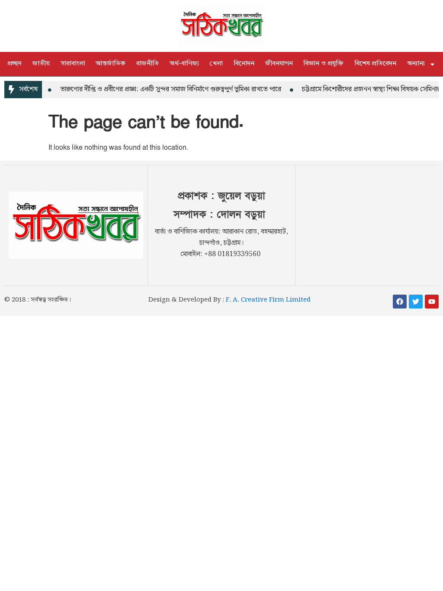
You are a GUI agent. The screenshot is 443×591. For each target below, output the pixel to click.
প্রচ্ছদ (14, 64)
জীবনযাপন (279, 64)
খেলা (216, 64)
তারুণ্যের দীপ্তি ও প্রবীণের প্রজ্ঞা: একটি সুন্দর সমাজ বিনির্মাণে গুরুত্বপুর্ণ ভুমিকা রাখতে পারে (165, 89)
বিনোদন (244, 64)
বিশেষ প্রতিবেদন (375, 64)
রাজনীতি (147, 64)
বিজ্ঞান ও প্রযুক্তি (323, 64)
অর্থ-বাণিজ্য (184, 64)
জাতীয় (41, 64)
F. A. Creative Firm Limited (268, 300)
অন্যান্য (416, 64)
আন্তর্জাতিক (110, 64)
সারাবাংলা (73, 64)
